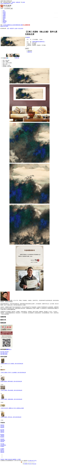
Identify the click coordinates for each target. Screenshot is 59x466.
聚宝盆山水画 (11, 24)
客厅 (1, 351)
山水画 (4, 11)
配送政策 (2, 434)
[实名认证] (34, 463)
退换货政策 (2, 440)
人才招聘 (19, 459)
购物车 (5, 3)
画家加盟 (2, 452)
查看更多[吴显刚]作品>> (40, 41)
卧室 (8, 351)
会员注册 (2, 426)
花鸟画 (4, 13)
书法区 (4, 16)
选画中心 (4, 20)
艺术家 (4, 22)
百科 (12, 3)
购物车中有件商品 (4, 26)
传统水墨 (12, 28)
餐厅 (3, 351)
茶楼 (3, 354)
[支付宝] (30, 463)
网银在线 (2, 430)
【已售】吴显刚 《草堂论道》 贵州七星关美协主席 (10, 417)
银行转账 (2, 429)
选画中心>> (9, 349)
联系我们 (2, 449)
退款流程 (2, 441)
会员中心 (2, 3)
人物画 (4, 14)
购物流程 (2, 425)
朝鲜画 (4, 17)
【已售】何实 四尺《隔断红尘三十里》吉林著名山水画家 (12, 408)
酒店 (1, 354)
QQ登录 (23, 2)
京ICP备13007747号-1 (32, 460)
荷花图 (15, 24)
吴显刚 (33, 41)
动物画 (4, 15)
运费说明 (2, 435)
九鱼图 (7, 24)
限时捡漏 (4, 21)
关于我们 (2, 448)
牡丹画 (4, 24)
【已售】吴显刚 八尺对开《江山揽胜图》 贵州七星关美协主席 (13, 372)
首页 (4, 10)
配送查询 (2, 436)
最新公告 (2, 450)
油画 (4, 19)
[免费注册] (18, 2)
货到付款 (2, 432)
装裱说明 (2, 427)
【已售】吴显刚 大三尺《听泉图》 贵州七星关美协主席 (11, 363)
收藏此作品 (29, 51)
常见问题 (2, 443)
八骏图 (21, 24)
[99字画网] (5, 7)
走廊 (3, 352)
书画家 (6, 459)
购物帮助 (14, 459)
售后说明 (2, 439)
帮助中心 (9, 3)
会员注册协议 (3, 445)
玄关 (1, 352)
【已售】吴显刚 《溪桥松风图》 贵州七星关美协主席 (11, 399)
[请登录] (13, 2)
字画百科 (2, 459)
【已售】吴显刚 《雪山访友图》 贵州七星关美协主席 (11, 390)
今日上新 (24, 24)
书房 (5, 351)
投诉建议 (2, 446)
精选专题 (28, 24)
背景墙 (6, 354)
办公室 (6, 352)
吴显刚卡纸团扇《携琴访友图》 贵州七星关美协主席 (11, 381)
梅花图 (18, 24)
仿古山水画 (20, 28)
